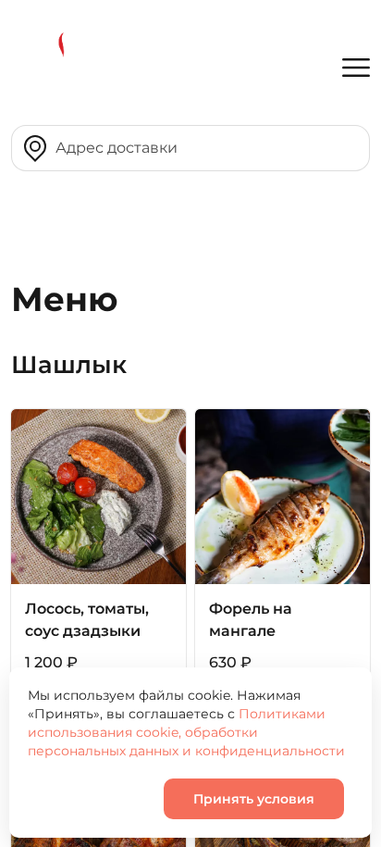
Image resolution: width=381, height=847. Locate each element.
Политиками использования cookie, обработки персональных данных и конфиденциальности (186, 732)
